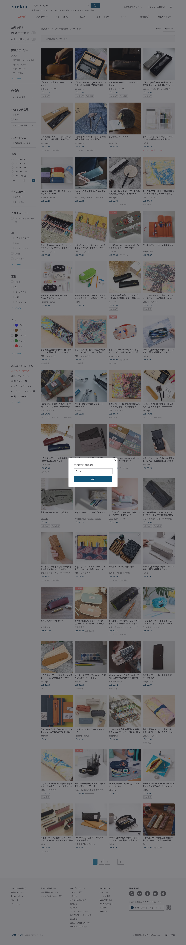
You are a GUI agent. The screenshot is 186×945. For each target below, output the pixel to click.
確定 (93, 478)
